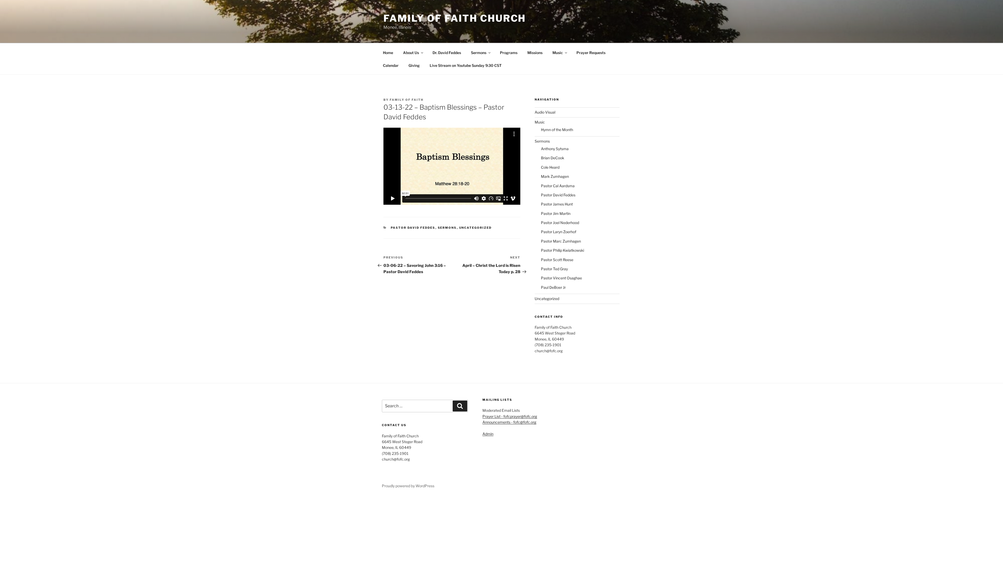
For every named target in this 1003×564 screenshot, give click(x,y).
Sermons (478, 52)
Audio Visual (545, 112)
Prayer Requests (590, 52)
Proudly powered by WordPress (408, 486)
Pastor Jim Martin (555, 213)
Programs (508, 52)
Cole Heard (550, 167)
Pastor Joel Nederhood (560, 222)
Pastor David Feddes (413, 228)
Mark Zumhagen (555, 176)
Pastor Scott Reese (557, 259)
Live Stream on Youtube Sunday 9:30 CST (465, 65)
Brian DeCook (552, 158)
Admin (487, 434)
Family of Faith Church (454, 18)
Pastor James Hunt (557, 204)
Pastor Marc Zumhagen (561, 241)
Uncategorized (475, 228)
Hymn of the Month (557, 129)
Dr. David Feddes (447, 52)
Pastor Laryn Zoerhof (558, 232)
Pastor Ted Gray (554, 269)
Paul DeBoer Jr (553, 287)
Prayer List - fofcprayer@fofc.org (509, 416)
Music (557, 52)
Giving (414, 65)
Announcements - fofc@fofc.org (509, 422)
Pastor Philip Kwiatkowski (562, 250)
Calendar (391, 65)
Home (388, 52)
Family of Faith (406, 100)
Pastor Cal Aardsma (558, 186)
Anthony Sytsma (555, 148)
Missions (535, 52)
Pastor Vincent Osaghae (561, 278)
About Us (411, 52)
